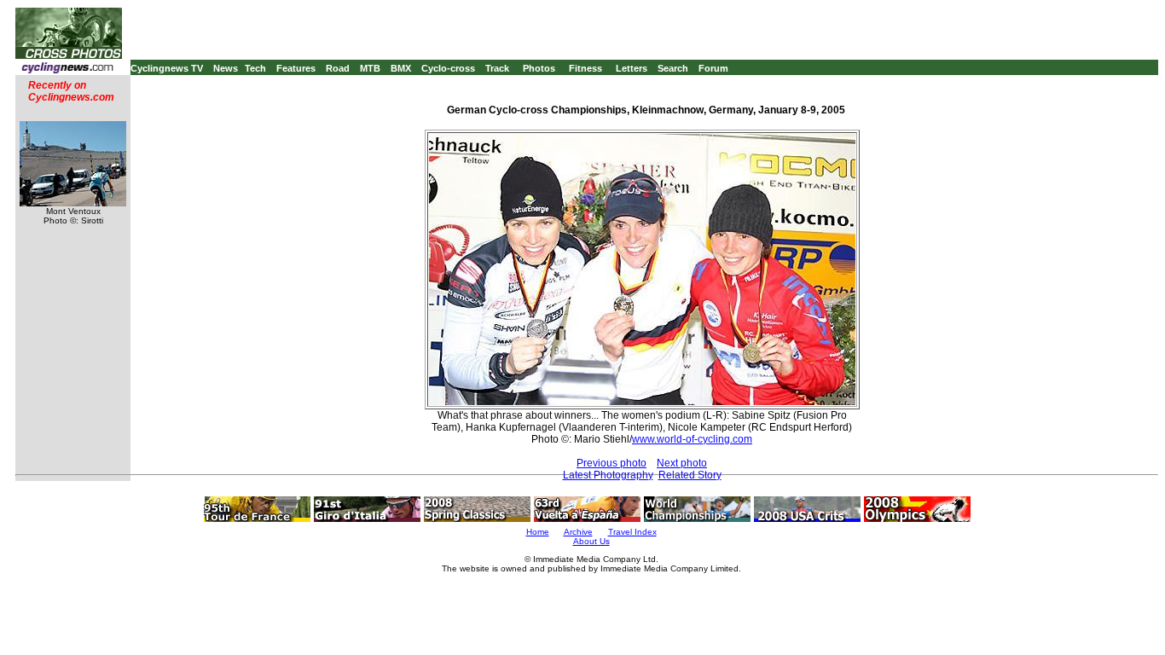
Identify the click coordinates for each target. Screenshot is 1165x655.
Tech (255, 68)
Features (296, 68)
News (225, 68)
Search (673, 68)
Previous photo (611, 463)
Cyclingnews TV (166, 68)
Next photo (682, 463)
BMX (401, 68)
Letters (631, 68)
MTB (370, 68)
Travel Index (632, 531)
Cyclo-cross (448, 68)
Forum (713, 68)
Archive (578, 531)
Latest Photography (608, 475)
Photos (539, 68)
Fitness (585, 68)
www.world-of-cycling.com (692, 439)
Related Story (690, 475)
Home (537, 531)
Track (497, 68)
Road (338, 68)
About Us (591, 541)
